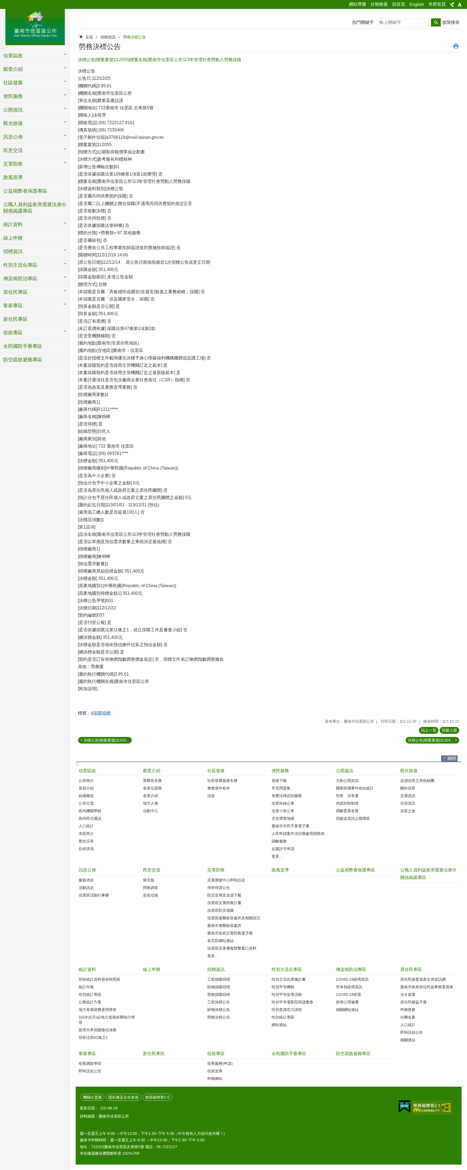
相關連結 (407, 1040)
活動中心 (150, 811)
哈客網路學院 (90, 1063)
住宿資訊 (407, 803)
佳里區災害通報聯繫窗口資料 (231, 948)
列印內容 (455, 45)
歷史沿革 (86, 841)
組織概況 (86, 796)
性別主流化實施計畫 (289, 979)
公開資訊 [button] (13, 110)
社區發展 (216, 770)
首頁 (89, 37)
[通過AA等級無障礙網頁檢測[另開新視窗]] (432, 1107)
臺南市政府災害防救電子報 (230, 933)
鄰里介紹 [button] (13, 69)
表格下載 (279, 780)
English (416, 4)
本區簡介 (86, 833)
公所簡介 (86, 780)
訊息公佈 (87, 870)
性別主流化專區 (287, 969)
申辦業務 (407, 1009)
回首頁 (398, 4)
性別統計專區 (90, 994)
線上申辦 (13, 238)
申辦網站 (214, 1078)
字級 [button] (459, 4)
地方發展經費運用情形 (97, 1009)
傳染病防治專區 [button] (20, 278)
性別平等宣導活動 (287, 994)
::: (5, 3)
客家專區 (87, 1053)
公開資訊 (344, 770)
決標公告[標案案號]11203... (106, 740)
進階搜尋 (450, 22)
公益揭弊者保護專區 (25, 191)
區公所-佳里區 (35, 26)
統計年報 (86, 987)
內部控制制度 (347, 803)
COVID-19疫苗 (348, 994)
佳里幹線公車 (283, 803)
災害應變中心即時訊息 (226, 880)
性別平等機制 (283, 987)
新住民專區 (15, 319)
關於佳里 (407, 788)
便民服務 (280, 770)
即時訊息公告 (411, 1032)
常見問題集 (281, 788)
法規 (211, 796)
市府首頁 (437, 4)
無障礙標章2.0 (157, 1097)
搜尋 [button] (436, 22)
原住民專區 (411, 969)
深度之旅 (407, 811)
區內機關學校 (90, 811)
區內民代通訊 (90, 818)
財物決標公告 (218, 1009)
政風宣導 (13, 177)
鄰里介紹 (151, 770)
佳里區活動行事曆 (94, 895)
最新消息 (86, 880)
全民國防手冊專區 (22, 346)
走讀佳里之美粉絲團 (417, 780)
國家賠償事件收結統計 (355, 788)
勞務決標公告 (134, 37)
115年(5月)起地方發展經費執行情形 (107, 1019)
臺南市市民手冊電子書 (290, 826)
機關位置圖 (92, 1097)
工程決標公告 (218, 1002)
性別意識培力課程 (287, 1009)
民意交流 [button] (13, 150)
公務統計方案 (90, 1002)
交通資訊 (407, 796)
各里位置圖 (152, 788)
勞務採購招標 (218, 994)
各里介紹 (150, 796)
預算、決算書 (347, 796)
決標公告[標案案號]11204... (431, 740)
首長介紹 (86, 788)
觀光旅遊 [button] (13, 123)
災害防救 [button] (13, 164)
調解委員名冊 (347, 811)
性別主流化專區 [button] (20, 265)
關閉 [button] (452, 758)
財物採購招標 (218, 987)
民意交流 (151, 870)
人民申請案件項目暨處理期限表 (298, 833)
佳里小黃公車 (283, 811)
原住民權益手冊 (413, 1002)
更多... (277, 856)
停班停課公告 (218, 887)
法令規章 (407, 994)
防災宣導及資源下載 (224, 895)
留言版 (148, 880)
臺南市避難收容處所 (224, 925)
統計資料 (87, 969)
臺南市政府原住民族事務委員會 (426, 987)
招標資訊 (108, 37)
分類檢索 (379, 4)
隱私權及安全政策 (123, 1097)
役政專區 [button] (13, 332)
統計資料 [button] (13, 224)
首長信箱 (150, 895)
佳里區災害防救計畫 (224, 903)
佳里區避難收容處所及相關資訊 (233, 918)
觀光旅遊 (409, 770)
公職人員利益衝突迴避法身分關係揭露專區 (34, 208)
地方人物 (150, 803)
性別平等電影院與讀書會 (292, 1002)
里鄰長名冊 (152, 780)
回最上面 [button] (449, 730)
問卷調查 (150, 887)
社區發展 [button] (13, 82)
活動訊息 (86, 887)
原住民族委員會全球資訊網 (423, 979)
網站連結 (279, 1025)
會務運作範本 (218, 788)
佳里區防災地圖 (220, 910)
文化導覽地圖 (283, 818)
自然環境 (86, 849)
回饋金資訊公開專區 (353, 818)
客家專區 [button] (13, 305)
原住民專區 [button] (15, 292)
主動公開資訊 (347, 780)
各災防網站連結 (220, 940)
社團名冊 (407, 1017)
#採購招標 (101, 713)
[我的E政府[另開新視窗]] (404, 1106)
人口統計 (86, 826)
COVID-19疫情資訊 (352, 979)
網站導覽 (357, 4)
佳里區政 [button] (13, 55)
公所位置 (86, 803)
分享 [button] (452, 4)
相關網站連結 (347, 1009)
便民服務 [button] (13, 96)
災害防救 (216, 870)
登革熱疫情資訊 (349, 987)
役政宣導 (214, 1071)
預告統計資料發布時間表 (99, 979)
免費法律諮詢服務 (287, 796)
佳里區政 (87, 770)
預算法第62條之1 (93, 1037)
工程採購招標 (218, 979)
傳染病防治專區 (351, 969)
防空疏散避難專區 (22, 359)
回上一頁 (428, 730)
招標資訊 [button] (13, 251)
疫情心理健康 (347, 1002)
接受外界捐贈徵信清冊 (97, 1030)
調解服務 (279, 841)
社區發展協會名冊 (222, 780)
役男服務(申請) (220, 1063)
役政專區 (216, 1053)
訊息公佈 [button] (13, 137)
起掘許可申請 (283, 849)
